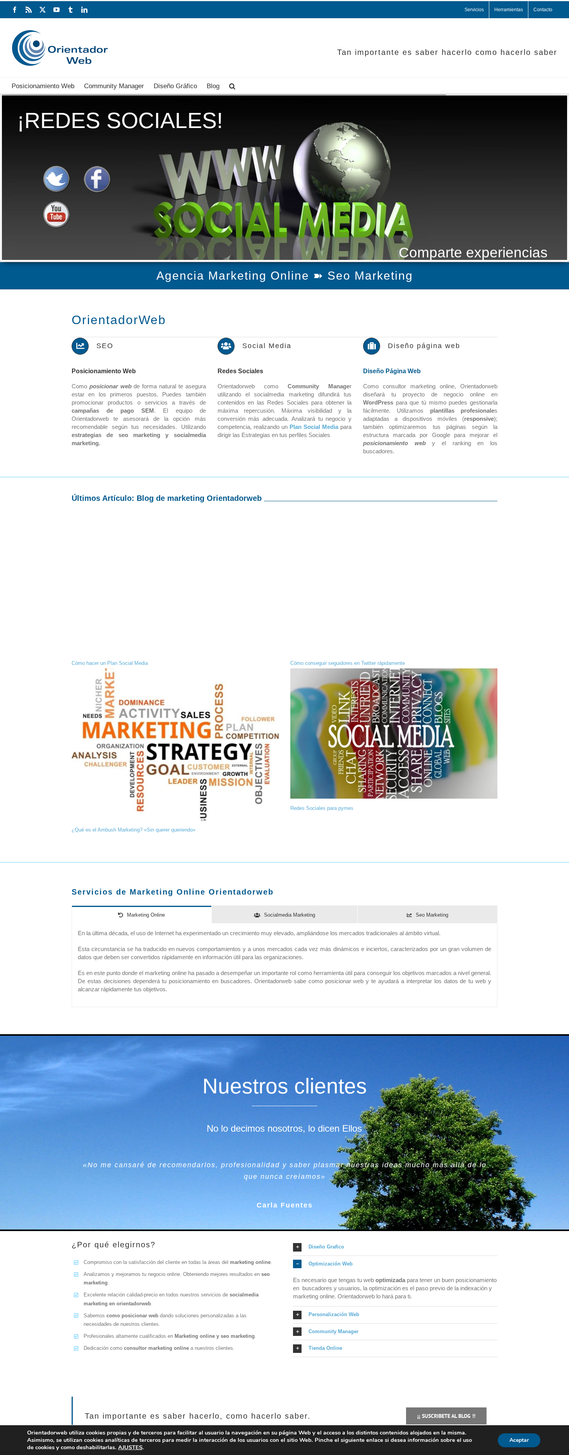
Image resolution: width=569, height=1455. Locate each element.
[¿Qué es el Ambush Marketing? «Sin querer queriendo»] (175, 744)
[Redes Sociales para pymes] (393, 733)
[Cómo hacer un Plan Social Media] (175, 588)
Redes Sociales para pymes (321, 808)
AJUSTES (130, 1447)
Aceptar (519, 1440)
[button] (232, 85)
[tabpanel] (284, 965)
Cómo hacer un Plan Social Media (110, 663)
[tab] (141, 914)
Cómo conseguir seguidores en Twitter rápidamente (347, 663)
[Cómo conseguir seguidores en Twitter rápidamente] (393, 588)
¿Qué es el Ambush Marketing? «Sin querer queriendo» (133, 830)
